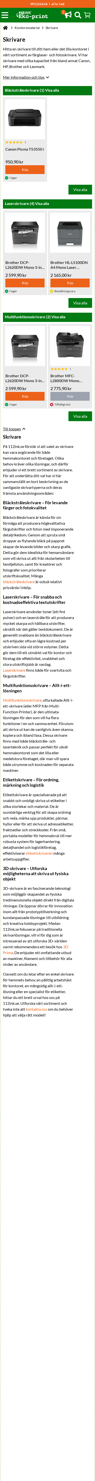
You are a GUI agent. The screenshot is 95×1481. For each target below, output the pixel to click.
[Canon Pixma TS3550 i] (25, 119)
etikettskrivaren (39, 853)
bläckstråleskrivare (19, 581)
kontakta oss (36, 1009)
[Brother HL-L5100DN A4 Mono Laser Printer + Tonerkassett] (70, 233)
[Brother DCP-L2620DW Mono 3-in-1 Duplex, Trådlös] (25, 233)
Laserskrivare (14, 670)
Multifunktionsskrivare (22, 700)
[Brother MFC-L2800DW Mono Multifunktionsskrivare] (70, 346)
